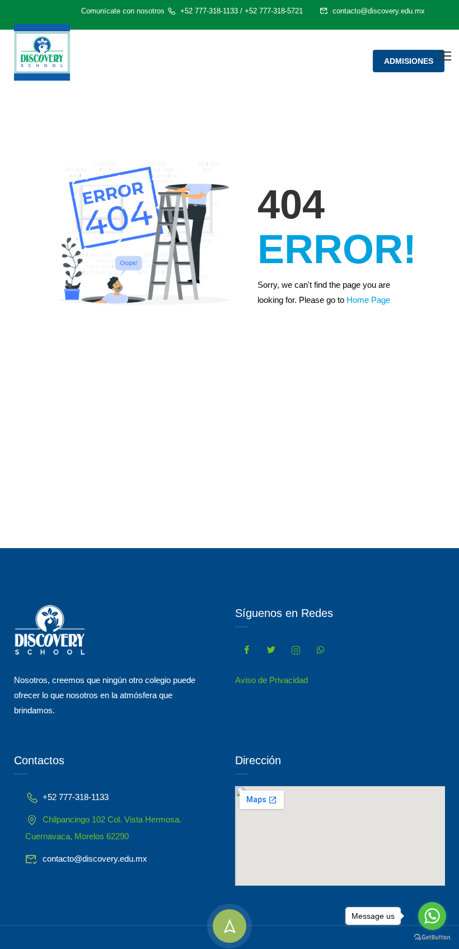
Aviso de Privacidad (271, 680)
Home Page (368, 300)
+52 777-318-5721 (274, 11)
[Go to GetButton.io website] (432, 937)
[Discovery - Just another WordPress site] (42, 52)
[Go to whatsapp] (432, 916)
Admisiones (408, 61)
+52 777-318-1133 (209, 11)
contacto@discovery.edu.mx (378, 11)
